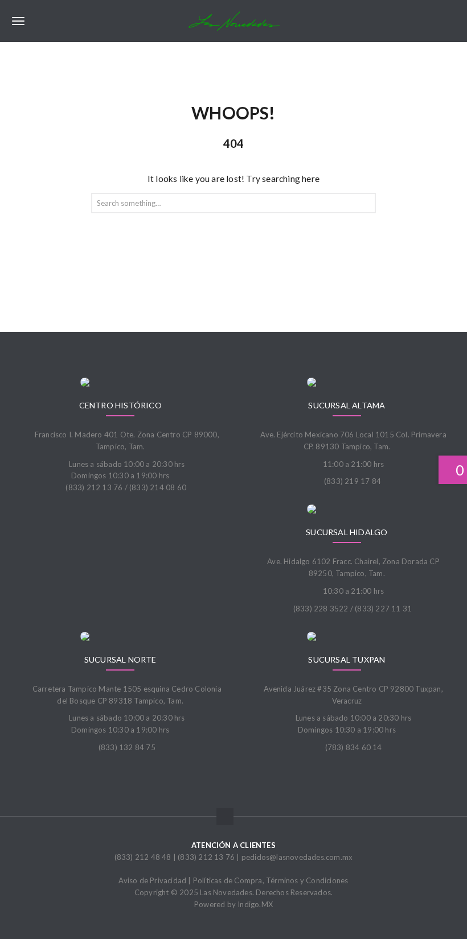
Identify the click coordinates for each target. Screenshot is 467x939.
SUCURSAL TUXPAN (346, 659)
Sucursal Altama (346, 405)
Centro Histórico (120, 405)
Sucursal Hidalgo (346, 532)
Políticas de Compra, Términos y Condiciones (271, 880)
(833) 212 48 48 (142, 857)
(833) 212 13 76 (206, 857)
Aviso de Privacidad (152, 880)
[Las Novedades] (233, 21)
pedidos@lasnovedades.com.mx (297, 857)
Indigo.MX (255, 904)
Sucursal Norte (120, 659)
